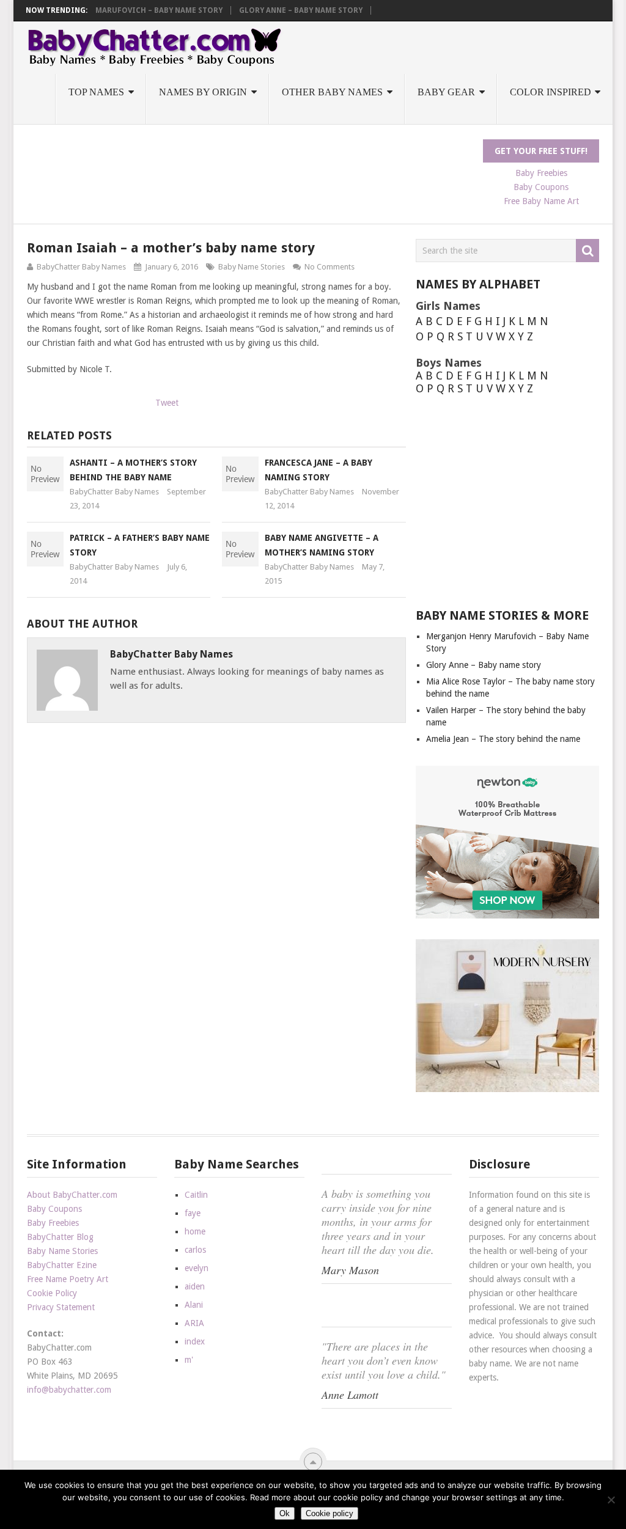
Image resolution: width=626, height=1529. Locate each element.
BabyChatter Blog (60, 1237)
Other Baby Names (332, 92)
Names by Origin (203, 92)
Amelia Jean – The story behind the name (503, 739)
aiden (195, 1286)
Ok (284, 1513)
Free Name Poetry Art (67, 1279)
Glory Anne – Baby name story (301, 10)
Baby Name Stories (251, 266)
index (195, 1341)
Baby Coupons (541, 187)
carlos (195, 1250)
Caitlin (196, 1195)
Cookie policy (329, 1513)
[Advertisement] (249, 166)
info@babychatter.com (69, 1390)
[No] (611, 1500)
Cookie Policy (52, 1293)
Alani (194, 1305)
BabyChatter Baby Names (81, 266)
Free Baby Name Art (541, 201)
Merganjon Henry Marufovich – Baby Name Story (122, 10)
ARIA (194, 1323)
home (195, 1231)
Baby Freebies (541, 173)
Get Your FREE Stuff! (541, 151)
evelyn (196, 1268)
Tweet (167, 403)
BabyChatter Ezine (62, 1265)
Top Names (96, 92)
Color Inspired (550, 92)
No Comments (329, 266)
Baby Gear (446, 92)
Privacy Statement (61, 1307)
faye (193, 1213)
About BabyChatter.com (72, 1195)
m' (189, 1360)
